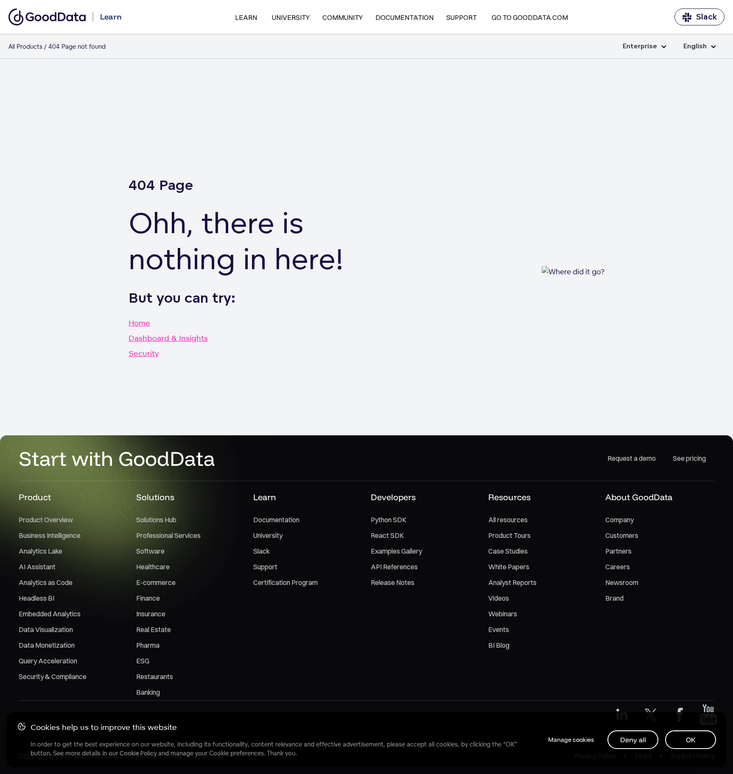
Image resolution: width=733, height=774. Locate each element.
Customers (621, 535)
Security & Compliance (53, 676)
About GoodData (638, 497)
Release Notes (392, 582)
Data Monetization (47, 645)
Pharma (147, 645)
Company (619, 519)
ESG (142, 661)
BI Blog (498, 645)
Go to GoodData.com (530, 17)
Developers (393, 497)
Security (144, 353)
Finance (148, 598)
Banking (148, 692)
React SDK (387, 535)
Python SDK (388, 519)
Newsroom (621, 582)
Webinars (502, 614)
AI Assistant (37, 566)
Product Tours (509, 535)
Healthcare (153, 566)
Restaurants (154, 676)
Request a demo (631, 458)
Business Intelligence (50, 535)
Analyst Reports (512, 582)
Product (35, 497)
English (695, 46)
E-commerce (156, 582)
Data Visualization (46, 629)
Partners (618, 551)
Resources (509, 497)
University (291, 17)
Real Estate (153, 629)
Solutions (155, 497)
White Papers (508, 566)
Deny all (633, 739)
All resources (508, 519)
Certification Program (285, 582)
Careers (617, 566)
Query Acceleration (48, 661)
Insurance (150, 614)
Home (139, 322)
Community (342, 17)
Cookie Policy (138, 753)
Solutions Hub (156, 519)
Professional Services (168, 535)
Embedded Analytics (50, 614)
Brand (614, 598)
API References (394, 566)
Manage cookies (571, 739)
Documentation (404, 17)
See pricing (689, 458)
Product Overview (46, 519)
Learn (246, 17)
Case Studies (508, 551)
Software (150, 551)
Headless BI (36, 598)
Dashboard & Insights (168, 337)
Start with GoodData (117, 458)
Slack (706, 17)
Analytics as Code (46, 582)
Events (498, 629)
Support (461, 17)
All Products (25, 46)
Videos (498, 598)
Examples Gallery (396, 551)
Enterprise (640, 46)
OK (691, 739)
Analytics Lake (40, 551)
